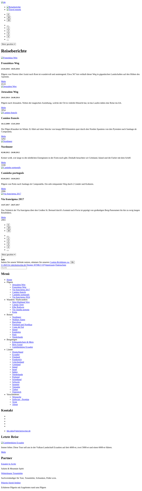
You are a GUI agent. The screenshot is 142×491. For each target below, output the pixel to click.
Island (14, 329)
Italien (15, 372)
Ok (72, 262)
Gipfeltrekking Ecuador (22, 347)
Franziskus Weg (19, 287)
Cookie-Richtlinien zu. (60, 262)
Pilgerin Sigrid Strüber (11, 483)
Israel (14, 369)
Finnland (16, 357)
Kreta (14, 312)
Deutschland (17, 352)
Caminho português (20, 294)
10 (9, 17)
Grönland (16, 364)
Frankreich (17, 359)
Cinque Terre (18, 304)
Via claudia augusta (20, 309)
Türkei (15, 389)
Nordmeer (16, 317)
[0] (8, 236)
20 (9, 20)
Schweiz (16, 382)
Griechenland (18, 362)
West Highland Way (21, 302)
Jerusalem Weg (18, 284)
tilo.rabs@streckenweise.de (19, 431)
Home (9, 279)
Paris (14, 334)
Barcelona (16, 322)
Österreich (16, 392)
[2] (8, 250)
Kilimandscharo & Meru (23, 342)
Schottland (16, 379)
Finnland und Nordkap (22, 324)
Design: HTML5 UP (35, 265)
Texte (14, 402)
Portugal (16, 377)
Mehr (3, 81)
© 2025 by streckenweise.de (13, 265)
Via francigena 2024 (21, 297)
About (15, 404)
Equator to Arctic (8, 464)
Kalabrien (16, 332)
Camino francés (19, 292)
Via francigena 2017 (21, 289)
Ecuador (16, 354)
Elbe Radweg (18, 307)
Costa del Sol (18, 327)
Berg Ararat (17, 344)
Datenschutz (60, 265)
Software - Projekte (20, 399)
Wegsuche (16, 397)
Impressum (50, 265)
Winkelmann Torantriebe (12, 473)
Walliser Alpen (18, 319)
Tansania (16, 387)
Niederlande (17, 337)
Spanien (15, 384)
